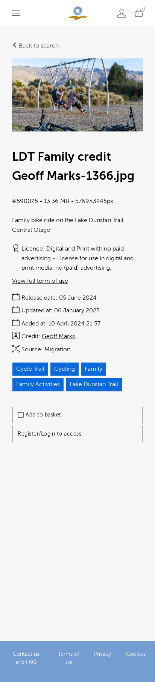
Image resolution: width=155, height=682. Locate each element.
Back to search (38, 45)
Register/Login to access (49, 434)
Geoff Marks (58, 336)
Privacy (102, 654)
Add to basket (43, 415)
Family (93, 369)
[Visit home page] (77, 13)
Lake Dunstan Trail (94, 384)
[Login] (121, 13)
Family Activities (38, 384)
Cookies (136, 654)
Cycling (64, 369)
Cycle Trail (30, 369)
